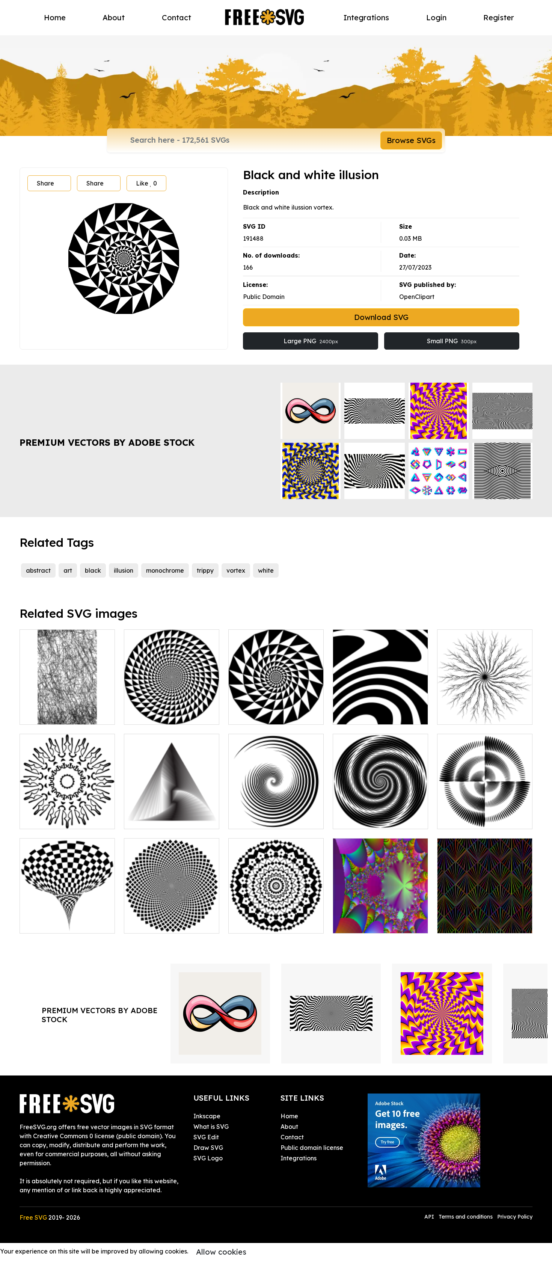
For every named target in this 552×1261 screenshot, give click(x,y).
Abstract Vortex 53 (472, 818)
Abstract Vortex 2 (262, 818)
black (93, 570)
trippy (205, 570)
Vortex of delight (261, 714)
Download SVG (381, 317)
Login (436, 17)
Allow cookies (221, 1251)
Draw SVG (208, 1147)
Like (146, 183)
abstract (38, 570)
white (266, 570)
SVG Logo (208, 1158)
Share (45, 183)
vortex (235, 570)
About (114, 17)
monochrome (165, 570)
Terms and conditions (466, 1216)
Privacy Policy (514, 1216)
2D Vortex (251, 923)
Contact (176, 17)
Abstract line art (51, 714)
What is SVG (211, 1126)
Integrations (366, 17)
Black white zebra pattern (378, 714)
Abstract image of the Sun (66, 818)
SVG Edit (206, 1137)
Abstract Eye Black (473, 714)
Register (498, 17)
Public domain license (312, 1147)
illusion (123, 570)
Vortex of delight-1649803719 (172, 709)
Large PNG (311, 341)
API (430, 1216)
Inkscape (206, 1116)
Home (55, 17)
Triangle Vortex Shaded (167, 818)
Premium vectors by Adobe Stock (107, 442)
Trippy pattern (466, 923)
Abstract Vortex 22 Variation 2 (380, 814)
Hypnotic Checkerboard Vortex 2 (172, 918)
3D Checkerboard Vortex (64, 923)
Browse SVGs (411, 140)
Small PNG (452, 341)
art (67, 570)
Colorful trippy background (380, 923)
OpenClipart (416, 296)
